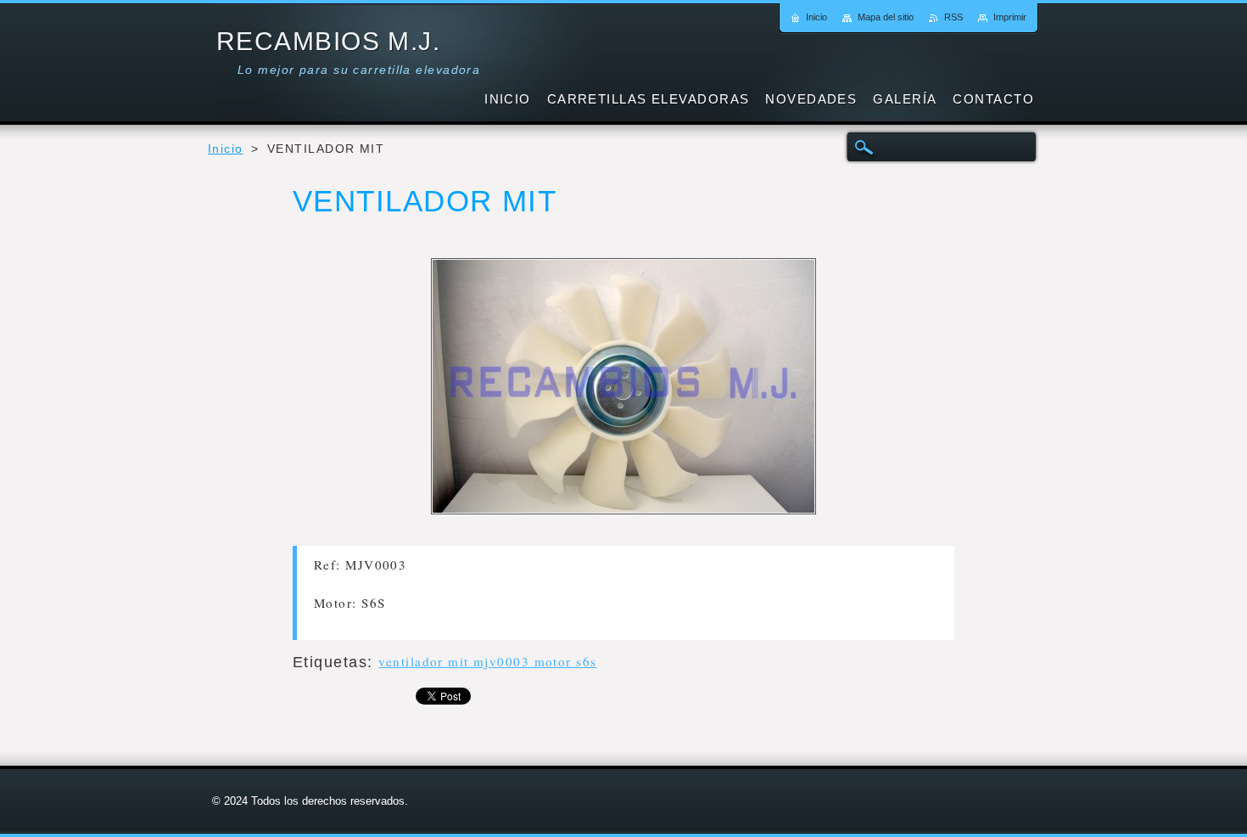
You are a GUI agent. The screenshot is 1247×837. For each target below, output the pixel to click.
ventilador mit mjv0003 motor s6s (487, 661)
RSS (953, 17)
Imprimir (1009, 17)
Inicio (225, 149)
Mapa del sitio (886, 17)
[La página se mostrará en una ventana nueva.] (623, 389)
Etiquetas (330, 662)
